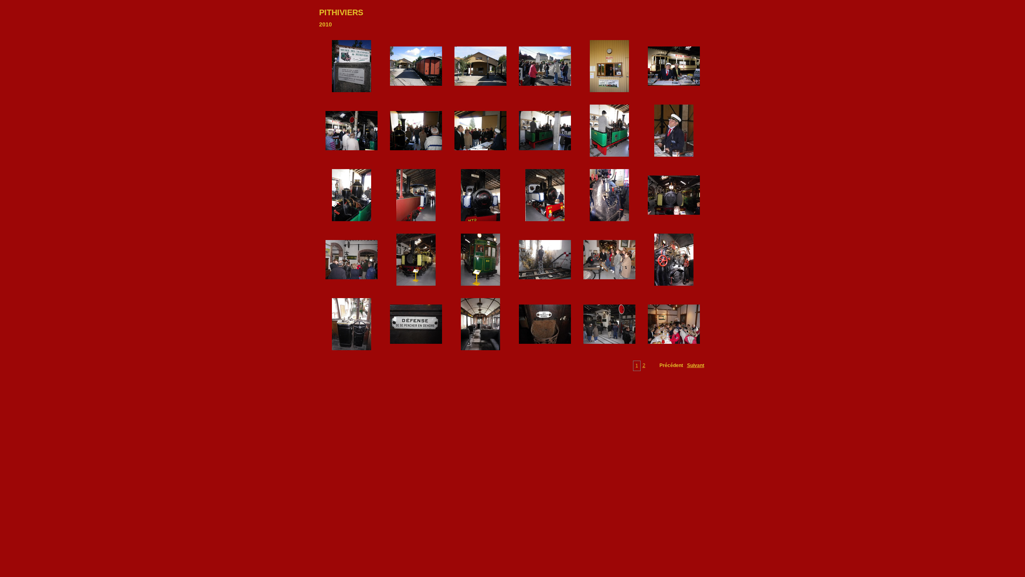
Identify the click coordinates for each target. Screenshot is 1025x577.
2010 (325, 24)
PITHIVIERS (341, 12)
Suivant (695, 365)
